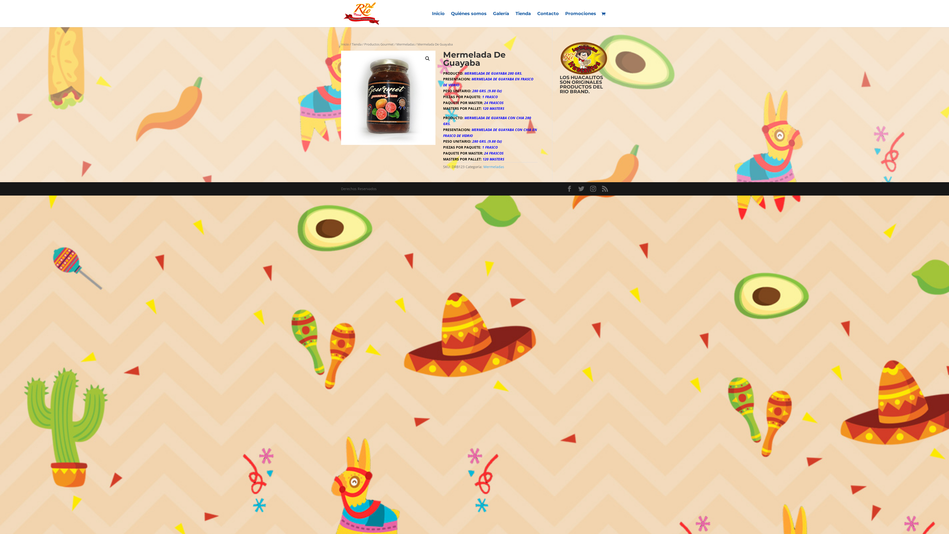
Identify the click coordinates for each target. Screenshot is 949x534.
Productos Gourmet (379, 44)
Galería (501, 14)
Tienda (523, 14)
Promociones (580, 14)
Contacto (548, 14)
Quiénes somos (469, 14)
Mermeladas (405, 44)
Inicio (438, 14)
